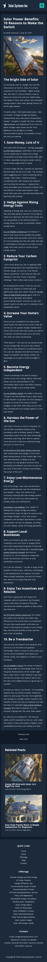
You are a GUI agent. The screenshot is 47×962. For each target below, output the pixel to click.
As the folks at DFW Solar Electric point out (22, 450)
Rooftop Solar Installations (23, 902)
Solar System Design (23, 920)
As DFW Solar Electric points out (17, 615)
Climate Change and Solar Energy (23, 877)
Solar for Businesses (23, 908)
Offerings (23, 857)
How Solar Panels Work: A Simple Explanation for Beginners (22, 826)
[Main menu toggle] (41, 5)
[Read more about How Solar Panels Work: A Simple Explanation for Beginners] (23, 808)
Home (23, 851)
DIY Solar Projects (23, 880)
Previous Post (23, 734)
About (23, 854)
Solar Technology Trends (23, 923)
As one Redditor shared (13, 393)
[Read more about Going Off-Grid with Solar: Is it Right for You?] (23, 768)
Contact (23, 863)
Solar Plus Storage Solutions (23, 917)
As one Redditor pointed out (15, 232)
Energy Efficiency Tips (23, 883)
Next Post (24, 739)
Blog (23, 860)
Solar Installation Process (23, 911)
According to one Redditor (14, 507)
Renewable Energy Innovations (23, 899)
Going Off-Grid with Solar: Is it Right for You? (20, 785)
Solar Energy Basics (24, 789)
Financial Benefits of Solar (23, 889)
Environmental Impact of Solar (23, 886)
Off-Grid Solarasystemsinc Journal (23, 893)
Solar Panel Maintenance (24, 914)
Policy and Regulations (23, 896)
